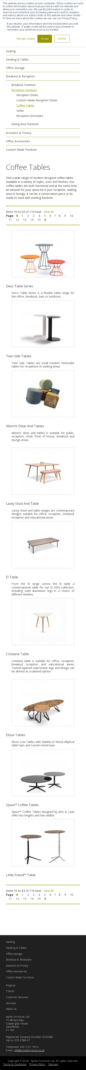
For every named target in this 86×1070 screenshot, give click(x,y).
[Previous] (17, 216)
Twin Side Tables (18, 356)
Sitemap (53, 1064)
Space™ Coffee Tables (22, 805)
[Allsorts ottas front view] (43, 393)
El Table (12, 577)
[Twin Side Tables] (43, 323)
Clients (10, 991)
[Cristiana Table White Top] (43, 621)
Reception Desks (27, 95)
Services (11, 1003)
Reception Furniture (24, 90)
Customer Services (17, 997)
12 (17, 220)
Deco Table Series (19, 286)
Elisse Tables (15, 735)
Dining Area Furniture (25, 124)
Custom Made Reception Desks (36, 100)
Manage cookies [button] (26, 38)
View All (49, 212)
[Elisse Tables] (43, 702)
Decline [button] (62, 38)
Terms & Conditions (14, 1064)
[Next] (45, 220)
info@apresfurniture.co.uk (29, 1050)
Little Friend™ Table (21, 875)
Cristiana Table (17, 654)
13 (24, 220)
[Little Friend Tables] (43, 842)
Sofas (20, 110)
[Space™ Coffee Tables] (43, 772)
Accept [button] (45, 38)
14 (31, 220)
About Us (11, 1009)
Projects (10, 985)
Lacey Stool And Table (22, 503)
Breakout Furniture (23, 85)
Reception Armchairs (29, 116)
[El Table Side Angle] (43, 544)
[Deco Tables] (43, 253)
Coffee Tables (25, 105)
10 (71, 216)
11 (10, 220)
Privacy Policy (37, 1064)
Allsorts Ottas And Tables (25, 426)
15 (39, 220)
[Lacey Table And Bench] (43, 471)
